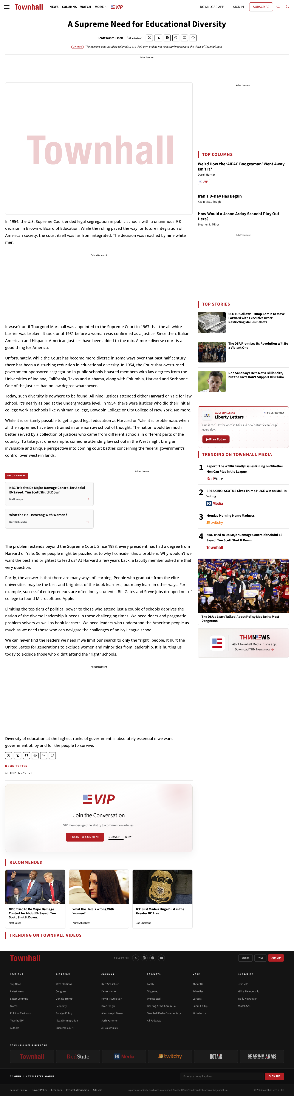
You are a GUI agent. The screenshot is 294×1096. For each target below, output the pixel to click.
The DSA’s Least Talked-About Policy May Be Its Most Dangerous (240, 619)
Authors (14, 1028)
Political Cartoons (20, 1013)
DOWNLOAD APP (212, 7)
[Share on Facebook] (167, 38)
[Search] (278, 6)
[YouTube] (161, 957)
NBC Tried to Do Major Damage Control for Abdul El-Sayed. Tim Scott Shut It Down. (32, 913)
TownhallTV (17, 1021)
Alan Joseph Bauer (112, 1013)
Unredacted (154, 999)
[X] (135, 957)
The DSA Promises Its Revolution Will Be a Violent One (258, 346)
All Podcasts (154, 1021)
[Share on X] (149, 38)
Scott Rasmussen (110, 38)
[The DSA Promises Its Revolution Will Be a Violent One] (212, 352)
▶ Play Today (216, 439)
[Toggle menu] (7, 7)
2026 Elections (64, 984)
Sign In (245, 958)
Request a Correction (77, 1090)
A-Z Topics (63, 974)
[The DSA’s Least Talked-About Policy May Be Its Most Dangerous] (243, 585)
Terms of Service (19, 1090)
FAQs (260, 958)
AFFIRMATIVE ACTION (19, 773)
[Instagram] (144, 957)
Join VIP (276, 958)
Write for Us (199, 1013)
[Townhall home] (25, 958)
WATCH (85, 7)
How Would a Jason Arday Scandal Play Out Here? (238, 216)
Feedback (56, 1090)
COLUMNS (69, 7)
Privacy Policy (39, 1090)
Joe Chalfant (143, 923)
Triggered (152, 991)
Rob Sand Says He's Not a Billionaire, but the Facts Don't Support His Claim (256, 375)
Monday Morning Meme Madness (230, 515)
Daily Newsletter (247, 999)
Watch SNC (244, 1006)
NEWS (54, 7)
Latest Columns (19, 999)
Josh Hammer (109, 1021)
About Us (198, 984)
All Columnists (109, 1028)
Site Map (97, 1090)
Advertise (198, 991)
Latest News (17, 991)
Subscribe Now (120, 837)
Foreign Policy (64, 1013)
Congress (61, 991)
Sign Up (274, 1076)
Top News (15, 984)
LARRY (150, 984)
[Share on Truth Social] (158, 38)
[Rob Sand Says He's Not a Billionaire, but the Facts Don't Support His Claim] (212, 381)
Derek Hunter (109, 991)
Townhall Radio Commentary (164, 1013)
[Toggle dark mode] (287, 6)
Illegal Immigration (67, 1021)
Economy (61, 1006)
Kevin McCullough (111, 999)
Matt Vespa (15, 923)
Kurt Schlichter (81, 923)
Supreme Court (64, 1028)
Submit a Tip (200, 1006)
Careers (197, 999)
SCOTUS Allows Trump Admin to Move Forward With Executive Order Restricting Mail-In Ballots (256, 318)
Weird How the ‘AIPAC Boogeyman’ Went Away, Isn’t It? (242, 166)
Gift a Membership (248, 991)
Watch (13, 1006)
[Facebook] (152, 957)
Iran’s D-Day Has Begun (220, 196)
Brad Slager (108, 1006)
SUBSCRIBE (261, 7)
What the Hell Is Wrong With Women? (93, 911)
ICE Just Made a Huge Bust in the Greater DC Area (160, 911)
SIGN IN (238, 7)
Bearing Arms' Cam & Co (161, 1006)
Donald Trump (64, 999)
